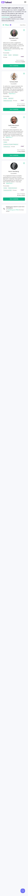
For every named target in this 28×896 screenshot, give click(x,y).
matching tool (5, 17)
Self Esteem (15, 55)
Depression (10, 98)
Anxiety (5, 55)
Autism (9, 55)
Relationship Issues (8, 100)
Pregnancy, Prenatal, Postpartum (11, 144)
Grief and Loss (7, 146)
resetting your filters (13, 209)
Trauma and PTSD (7, 190)
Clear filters (23, 24)
